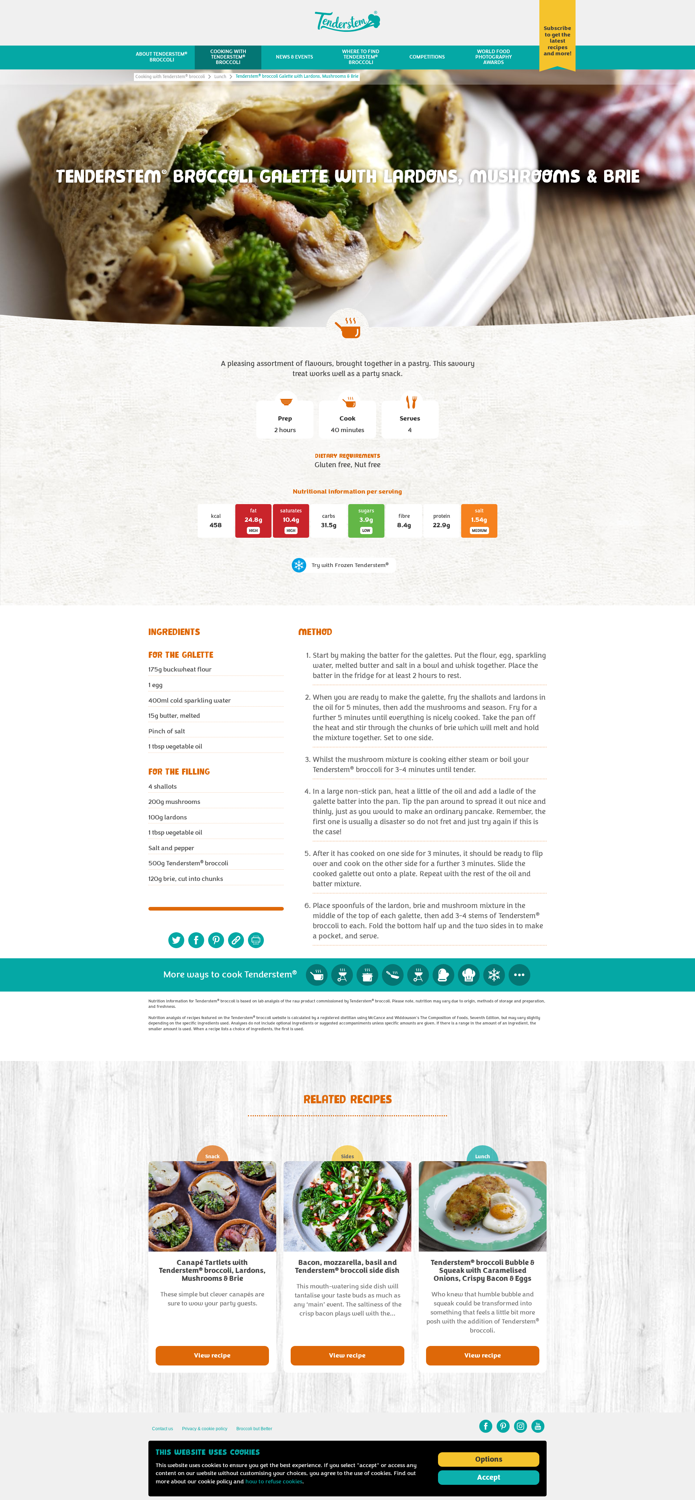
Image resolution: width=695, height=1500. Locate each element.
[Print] (256, 940)
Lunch (220, 77)
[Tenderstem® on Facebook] (485, 1426)
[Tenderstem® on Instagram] (520, 1426)
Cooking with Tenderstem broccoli (170, 77)
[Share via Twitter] (176, 940)
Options (488, 1459)
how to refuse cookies (273, 1481)
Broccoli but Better (254, 1428)
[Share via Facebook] (196, 940)
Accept (488, 1477)
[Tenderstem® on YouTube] (537, 1426)
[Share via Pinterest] (216, 940)
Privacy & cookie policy (204, 1428)
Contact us (162, 1428)
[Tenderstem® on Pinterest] (503, 1426)
